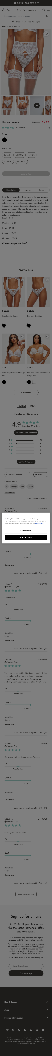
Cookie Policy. (39, 523)
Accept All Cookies (26, 537)
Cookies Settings (26, 530)
